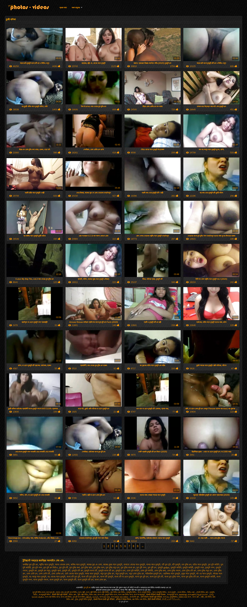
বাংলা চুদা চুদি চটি (156, 576)
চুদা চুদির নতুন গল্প (112, 567)
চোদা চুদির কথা (160, 570)
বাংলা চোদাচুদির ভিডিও (159, 592)
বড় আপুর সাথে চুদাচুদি (37, 576)
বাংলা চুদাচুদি (172, 592)
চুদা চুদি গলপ (37, 567)
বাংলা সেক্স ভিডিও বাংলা (125, 594)
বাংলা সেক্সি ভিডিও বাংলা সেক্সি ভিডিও (97, 592)
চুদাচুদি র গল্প (120, 570)
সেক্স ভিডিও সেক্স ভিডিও (117, 592)
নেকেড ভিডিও (181, 592)
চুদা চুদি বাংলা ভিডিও (71, 592)
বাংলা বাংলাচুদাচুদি (139, 594)
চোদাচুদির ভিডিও (131, 592)
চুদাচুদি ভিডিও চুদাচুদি (85, 599)
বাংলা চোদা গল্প (100, 579)
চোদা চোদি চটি (44, 573)
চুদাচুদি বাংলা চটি (90, 570)
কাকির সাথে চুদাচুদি (78, 564)
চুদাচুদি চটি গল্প (77, 570)
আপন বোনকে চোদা (62, 564)
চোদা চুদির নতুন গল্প (204, 570)
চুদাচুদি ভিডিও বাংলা (111, 594)
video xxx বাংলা (185, 597)
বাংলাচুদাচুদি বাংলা (172, 594)
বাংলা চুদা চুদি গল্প (141, 576)
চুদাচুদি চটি (66, 570)
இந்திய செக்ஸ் (92, 597)
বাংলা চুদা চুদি (50, 592)
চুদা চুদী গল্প (152, 567)
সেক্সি (202, 597)
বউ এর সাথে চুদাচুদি (204, 573)
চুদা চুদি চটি (63, 567)
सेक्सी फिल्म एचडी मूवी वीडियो (104, 599)
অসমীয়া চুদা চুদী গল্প (30, 564)
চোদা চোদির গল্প (57, 573)
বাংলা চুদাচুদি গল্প (56, 579)
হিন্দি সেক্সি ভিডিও (83, 594)
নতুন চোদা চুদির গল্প (136, 573)
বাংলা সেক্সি (81, 592)
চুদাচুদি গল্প (33, 570)
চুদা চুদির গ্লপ (98, 567)
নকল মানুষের (76, 7)
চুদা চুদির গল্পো (86, 567)
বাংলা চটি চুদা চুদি (73, 576)
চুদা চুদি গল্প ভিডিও (50, 567)
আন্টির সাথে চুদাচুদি (46, 564)
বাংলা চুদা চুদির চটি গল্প (190, 576)
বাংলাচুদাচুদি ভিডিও (45, 594)
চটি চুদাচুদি (176, 564)
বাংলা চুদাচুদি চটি (70, 579)
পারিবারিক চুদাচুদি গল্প (153, 573)
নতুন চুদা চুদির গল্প (107, 573)
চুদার (76, 599)
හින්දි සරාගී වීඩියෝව (171, 599)
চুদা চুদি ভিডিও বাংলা (39, 592)
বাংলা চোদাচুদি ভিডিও (144, 592)
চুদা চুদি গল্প (11, 6)
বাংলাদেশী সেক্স (135, 597)
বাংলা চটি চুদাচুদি (106, 576)
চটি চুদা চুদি (166, 564)
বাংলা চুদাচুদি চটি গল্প (85, 579)
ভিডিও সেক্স (191, 592)
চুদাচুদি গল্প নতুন (44, 570)
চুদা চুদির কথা (74, 567)
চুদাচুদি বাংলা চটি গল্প (106, 570)
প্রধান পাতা (63, 7)
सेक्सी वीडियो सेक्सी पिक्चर (156, 594)
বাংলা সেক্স (195, 597)
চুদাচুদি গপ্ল (199, 567)
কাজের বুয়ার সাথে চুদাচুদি (112, 564)
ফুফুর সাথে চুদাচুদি (188, 573)
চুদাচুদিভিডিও (174, 597)
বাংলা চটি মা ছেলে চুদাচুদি (124, 576)
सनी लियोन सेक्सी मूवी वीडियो (151, 597)
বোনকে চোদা (59, 592)
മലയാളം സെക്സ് (187, 594)
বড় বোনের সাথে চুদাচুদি (56, 576)
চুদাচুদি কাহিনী (188, 567)
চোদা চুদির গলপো (173, 570)
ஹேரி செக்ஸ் (202, 594)
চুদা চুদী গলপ (141, 567)
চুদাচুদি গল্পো (56, 570)
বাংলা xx (166, 597)
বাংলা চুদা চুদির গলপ (172, 576)
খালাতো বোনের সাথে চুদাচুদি (134, 564)
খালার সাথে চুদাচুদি (153, 564)
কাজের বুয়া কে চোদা (94, 564)
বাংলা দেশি (100, 594)
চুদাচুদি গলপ (209, 567)
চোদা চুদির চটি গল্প (189, 570)
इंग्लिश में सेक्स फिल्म (123, 599)
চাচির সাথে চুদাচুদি (200, 564)
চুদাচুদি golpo (163, 567)
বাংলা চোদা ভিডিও (66, 597)
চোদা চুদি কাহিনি (133, 570)
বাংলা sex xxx (104, 597)
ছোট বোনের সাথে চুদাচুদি (74, 573)
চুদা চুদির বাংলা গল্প (128, 567)
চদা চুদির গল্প (186, 564)
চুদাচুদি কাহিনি (176, 567)
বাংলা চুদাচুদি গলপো (40, 579)
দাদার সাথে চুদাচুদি (92, 573)
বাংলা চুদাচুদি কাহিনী (207, 576)
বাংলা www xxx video (120, 597)
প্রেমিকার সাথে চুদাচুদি (171, 573)
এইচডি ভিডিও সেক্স (202, 592)
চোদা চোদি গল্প (31, 573)
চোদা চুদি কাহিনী (146, 570)
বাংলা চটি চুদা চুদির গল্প (90, 576)
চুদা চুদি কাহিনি (213, 564)
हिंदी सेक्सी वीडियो (154, 599)
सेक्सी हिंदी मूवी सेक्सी (60, 594)
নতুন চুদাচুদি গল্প (121, 573)
